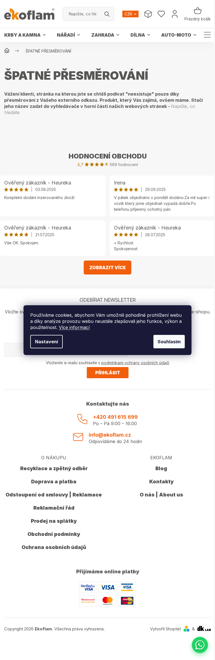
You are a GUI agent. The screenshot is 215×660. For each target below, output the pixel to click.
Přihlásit (107, 372)
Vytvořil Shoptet (165, 628)
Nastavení (46, 341)
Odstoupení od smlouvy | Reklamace (54, 495)
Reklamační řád (53, 508)
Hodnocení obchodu (108, 156)
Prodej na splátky (54, 521)
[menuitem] (25, 35)
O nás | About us (161, 495)
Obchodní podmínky (53, 534)
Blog (161, 468)
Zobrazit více (107, 267)
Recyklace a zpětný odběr (54, 468)
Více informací (74, 327)
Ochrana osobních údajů (54, 547)
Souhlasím (169, 341)
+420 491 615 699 (115, 417)
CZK (129, 13)
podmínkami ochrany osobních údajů (135, 362)
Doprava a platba (53, 481)
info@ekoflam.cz (110, 435)
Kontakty (161, 481)
